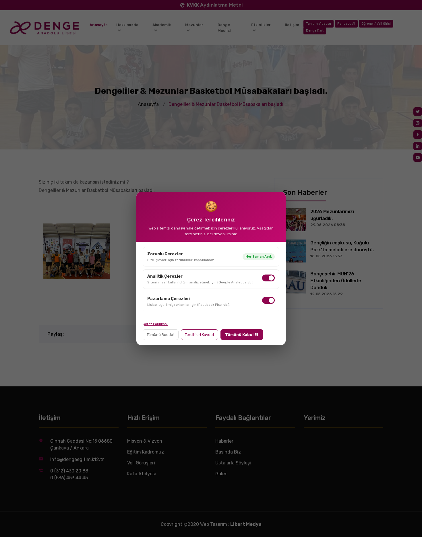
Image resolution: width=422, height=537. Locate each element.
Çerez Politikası (155, 324)
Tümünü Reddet (161, 334)
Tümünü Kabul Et (242, 334)
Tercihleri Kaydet (199, 334)
